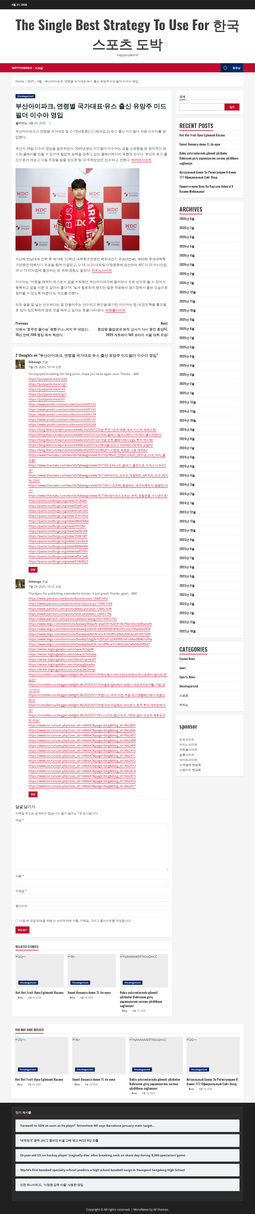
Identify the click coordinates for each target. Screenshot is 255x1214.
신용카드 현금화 (190, 770)
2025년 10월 (187, 310)
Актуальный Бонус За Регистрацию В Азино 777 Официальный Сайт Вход (212, 1081)
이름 (19, 876)
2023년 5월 (187, 576)
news (182, 668)
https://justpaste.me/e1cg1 (48, 384)
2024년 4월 (187, 475)
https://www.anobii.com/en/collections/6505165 (62, 409)
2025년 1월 (186, 393)
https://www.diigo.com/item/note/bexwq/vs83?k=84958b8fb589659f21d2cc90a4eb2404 (89, 629)
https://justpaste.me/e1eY (47, 389)
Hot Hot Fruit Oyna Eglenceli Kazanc (39, 992)
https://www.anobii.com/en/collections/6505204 (62, 425)
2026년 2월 (187, 273)
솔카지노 (21, 123)
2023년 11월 (187, 521)
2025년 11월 (187, 301)
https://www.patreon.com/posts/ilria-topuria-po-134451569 (70, 604)
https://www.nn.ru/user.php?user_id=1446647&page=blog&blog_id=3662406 (82, 730)
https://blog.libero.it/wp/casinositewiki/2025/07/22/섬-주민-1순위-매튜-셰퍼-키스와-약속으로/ (93, 430)
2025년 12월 (187, 292)
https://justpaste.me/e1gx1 (48, 394)
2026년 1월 (186, 283)
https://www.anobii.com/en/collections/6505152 (62, 404)
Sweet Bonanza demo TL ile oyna (89, 992)
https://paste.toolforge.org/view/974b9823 (58, 561)
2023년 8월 (187, 549)
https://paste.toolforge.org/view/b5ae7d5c (58, 511)
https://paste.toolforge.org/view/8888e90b (58, 546)
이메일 (21, 891)
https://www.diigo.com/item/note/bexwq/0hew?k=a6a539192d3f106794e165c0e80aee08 (90, 624)
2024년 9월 (187, 429)
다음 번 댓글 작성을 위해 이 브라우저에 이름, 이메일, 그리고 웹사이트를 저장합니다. (75, 921)
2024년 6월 (187, 457)
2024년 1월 (186, 503)
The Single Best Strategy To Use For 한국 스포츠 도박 (127, 33)
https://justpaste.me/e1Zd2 (48, 379)
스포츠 (183, 695)
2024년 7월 (187, 448)
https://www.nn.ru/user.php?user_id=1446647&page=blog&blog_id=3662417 (82, 786)
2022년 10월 (187, 631)
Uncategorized (25, 96)
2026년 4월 (187, 255)
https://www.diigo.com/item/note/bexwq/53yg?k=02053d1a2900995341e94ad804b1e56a (90, 639)
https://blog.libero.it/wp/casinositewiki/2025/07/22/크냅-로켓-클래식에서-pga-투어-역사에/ (91, 440)
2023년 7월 (186, 558)
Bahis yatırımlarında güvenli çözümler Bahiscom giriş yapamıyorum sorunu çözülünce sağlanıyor (141, 999)
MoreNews (141, 1209)
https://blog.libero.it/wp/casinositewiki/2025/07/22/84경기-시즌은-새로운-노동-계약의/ (88, 450)
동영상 (236, 68)
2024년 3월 (187, 484)
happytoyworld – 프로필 (27, 68)
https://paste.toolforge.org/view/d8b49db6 (59, 521)
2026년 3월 (187, 264)
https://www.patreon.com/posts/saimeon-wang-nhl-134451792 (73, 619)
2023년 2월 (187, 604)
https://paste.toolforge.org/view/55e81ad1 (58, 506)
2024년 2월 (187, 494)
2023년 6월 (187, 567)
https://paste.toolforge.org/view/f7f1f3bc (57, 526)
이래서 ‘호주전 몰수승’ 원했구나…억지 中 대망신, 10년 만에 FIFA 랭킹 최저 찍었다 (52, 329)
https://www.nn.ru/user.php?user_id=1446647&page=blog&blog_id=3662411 (82, 756)
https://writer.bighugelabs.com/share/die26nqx (62, 669)
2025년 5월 (187, 356)
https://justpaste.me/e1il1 (47, 399)
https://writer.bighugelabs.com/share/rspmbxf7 (62, 659)
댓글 (19, 820)
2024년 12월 (187, 402)
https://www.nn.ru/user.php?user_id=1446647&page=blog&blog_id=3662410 (82, 751)
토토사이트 (186, 739)
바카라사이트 (141, 160)
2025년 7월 (186, 338)
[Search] (217, 67)
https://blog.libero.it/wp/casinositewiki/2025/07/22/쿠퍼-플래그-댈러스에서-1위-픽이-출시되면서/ (95, 435)
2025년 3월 (187, 374)
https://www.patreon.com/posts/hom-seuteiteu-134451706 (70, 614)
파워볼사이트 (115, 310)
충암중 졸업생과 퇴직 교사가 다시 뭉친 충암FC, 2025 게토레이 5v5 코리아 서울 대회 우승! (133, 329)
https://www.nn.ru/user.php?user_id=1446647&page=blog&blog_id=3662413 (82, 766)
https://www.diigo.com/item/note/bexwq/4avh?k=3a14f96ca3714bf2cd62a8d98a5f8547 (89, 644)
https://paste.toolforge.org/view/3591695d (58, 516)
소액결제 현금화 (190, 765)
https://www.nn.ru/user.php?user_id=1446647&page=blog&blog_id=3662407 (82, 735)
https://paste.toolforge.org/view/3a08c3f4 (58, 531)
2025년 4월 (187, 365)
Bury (20, 997)
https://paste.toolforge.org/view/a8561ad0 (58, 556)
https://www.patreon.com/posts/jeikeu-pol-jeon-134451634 (70, 609)
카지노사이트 (102, 270)
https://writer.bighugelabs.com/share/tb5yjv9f (61, 649)
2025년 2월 (187, 383)
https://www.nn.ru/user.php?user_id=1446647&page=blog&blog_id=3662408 (82, 741)
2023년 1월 (186, 613)
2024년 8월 (187, 439)
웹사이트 (21, 906)
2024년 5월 (187, 466)
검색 (182, 96)
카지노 (183, 704)
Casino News (187, 658)
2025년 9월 (187, 319)
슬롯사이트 (186, 755)
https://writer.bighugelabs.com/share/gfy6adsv (62, 664)
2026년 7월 (186, 228)
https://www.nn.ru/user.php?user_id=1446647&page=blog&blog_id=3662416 (82, 781)
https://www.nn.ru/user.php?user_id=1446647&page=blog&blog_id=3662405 (82, 725)
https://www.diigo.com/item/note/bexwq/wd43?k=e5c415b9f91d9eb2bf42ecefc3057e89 (89, 634)
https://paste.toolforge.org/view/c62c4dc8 (58, 541)
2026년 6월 (187, 237)
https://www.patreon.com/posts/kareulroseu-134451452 (68, 598)
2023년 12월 (187, 512)
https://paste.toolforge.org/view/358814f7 (58, 536)
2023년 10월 (187, 530)
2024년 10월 (187, 420)
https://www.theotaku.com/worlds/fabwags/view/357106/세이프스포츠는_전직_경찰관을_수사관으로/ (98, 496)
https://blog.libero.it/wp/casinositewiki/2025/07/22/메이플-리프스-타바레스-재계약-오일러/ (91, 445)
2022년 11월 (187, 622)
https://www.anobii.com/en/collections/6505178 (62, 414)
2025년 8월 (187, 328)
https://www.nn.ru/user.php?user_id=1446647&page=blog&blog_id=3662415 (82, 776)
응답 (33, 569)
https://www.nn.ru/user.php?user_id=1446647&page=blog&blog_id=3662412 (82, 761)
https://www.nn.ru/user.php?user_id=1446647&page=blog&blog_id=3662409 (82, 746)
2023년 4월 (187, 585)
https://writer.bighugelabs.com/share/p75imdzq (62, 654)
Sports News (187, 677)
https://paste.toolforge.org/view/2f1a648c (58, 501)
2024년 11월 (187, 411)
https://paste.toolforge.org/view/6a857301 (58, 551)
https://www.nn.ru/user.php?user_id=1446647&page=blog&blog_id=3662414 (82, 771)
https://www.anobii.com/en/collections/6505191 (62, 420)
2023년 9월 (187, 539)
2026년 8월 (187, 218)
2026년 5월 (187, 246)
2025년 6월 (187, 347)
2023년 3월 (187, 594)
